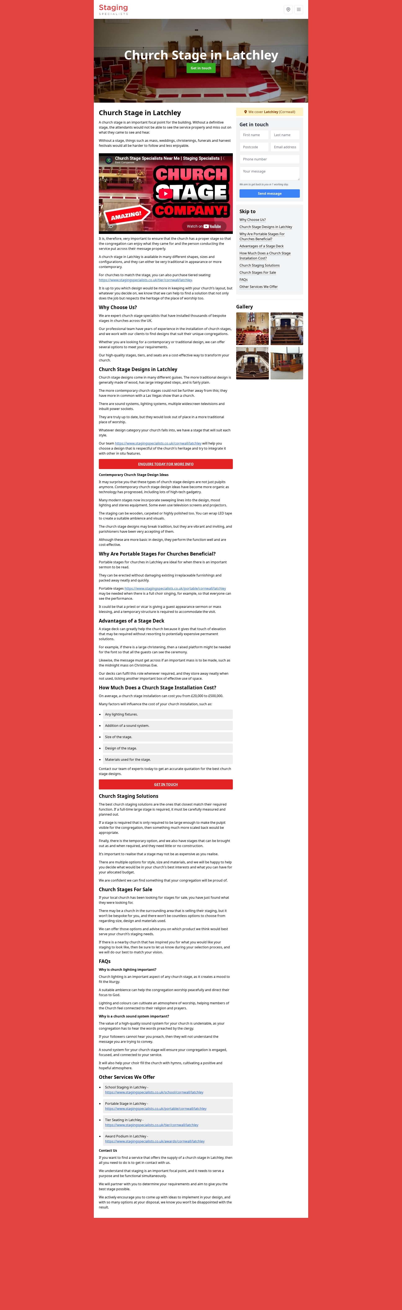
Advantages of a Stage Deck (262, 246)
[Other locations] (288, 9)
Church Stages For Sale (258, 272)
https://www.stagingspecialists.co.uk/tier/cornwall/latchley (145, 280)
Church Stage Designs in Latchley (266, 226)
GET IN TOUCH (166, 784)
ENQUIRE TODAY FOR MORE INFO (166, 464)
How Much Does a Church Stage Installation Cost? (265, 255)
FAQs (244, 279)
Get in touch (201, 68)
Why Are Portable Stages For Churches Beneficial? (262, 236)
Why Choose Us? (253, 219)
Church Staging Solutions (260, 265)
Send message (270, 193)
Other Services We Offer (259, 286)
